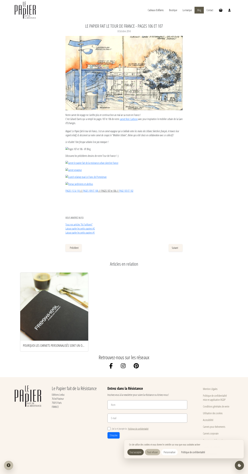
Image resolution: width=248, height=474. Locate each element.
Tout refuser (152, 452)
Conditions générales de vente (216, 406)
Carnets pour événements (214, 426)
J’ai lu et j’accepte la (130, 428)
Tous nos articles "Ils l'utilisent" (79, 224)
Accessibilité (208, 420)
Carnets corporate (210, 433)
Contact (209, 10)
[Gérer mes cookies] (239, 465)
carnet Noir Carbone (129, 119)
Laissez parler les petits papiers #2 (80, 228)
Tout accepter (135, 452)
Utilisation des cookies (213, 413)
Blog (199, 10)
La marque (187, 10)
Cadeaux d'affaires (156, 10)
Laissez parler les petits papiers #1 (80, 232)
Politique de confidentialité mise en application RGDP (215, 397)
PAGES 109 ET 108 (90, 190)
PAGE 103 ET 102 (126, 190)
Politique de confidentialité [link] (193, 452)
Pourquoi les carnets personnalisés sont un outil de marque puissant (54, 345)
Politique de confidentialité (138, 428)
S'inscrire (113, 435)
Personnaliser (169, 452)
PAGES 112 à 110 (72, 190)
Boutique (173, 10)
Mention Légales (210, 389)
